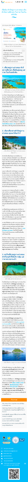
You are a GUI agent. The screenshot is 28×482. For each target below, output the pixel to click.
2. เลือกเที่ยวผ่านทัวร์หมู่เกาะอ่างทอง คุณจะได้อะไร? (13, 57)
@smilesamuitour (14, 384)
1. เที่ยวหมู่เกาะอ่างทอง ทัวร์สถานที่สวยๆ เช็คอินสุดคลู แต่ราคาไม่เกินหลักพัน (12, 53)
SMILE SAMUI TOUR (18, 382)
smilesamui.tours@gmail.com (10, 451)
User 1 (14, 25)
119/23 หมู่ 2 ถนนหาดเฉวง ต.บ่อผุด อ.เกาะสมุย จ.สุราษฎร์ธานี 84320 (12, 464)
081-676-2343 (14, 386)
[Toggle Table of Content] (22, 50)
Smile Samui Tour (7, 453)
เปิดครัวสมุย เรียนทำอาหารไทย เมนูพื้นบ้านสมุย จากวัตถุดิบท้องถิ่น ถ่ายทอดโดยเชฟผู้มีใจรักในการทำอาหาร (13, 409)
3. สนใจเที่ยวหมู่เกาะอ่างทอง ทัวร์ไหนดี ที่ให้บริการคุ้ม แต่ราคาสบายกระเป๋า (13, 60)
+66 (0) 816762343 (8, 460)
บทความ (20, 25)
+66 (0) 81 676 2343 (8, 448)
